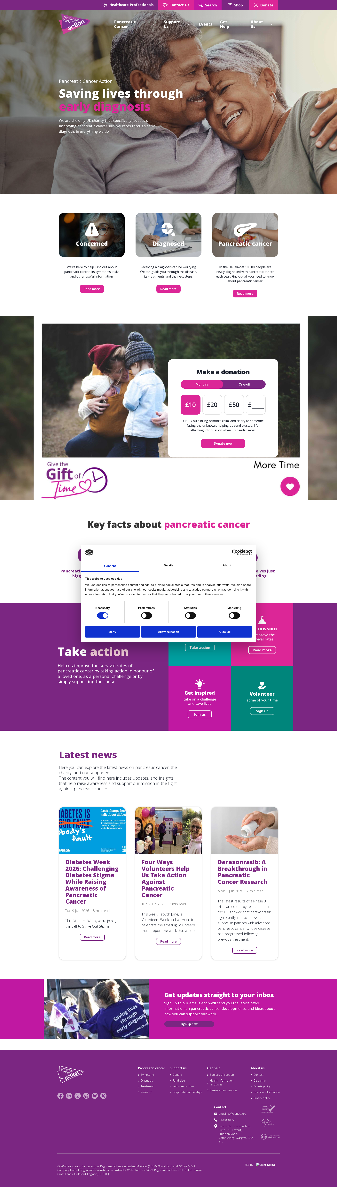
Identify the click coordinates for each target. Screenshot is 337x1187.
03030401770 (227, 1120)
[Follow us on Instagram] (77, 1096)
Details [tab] (168, 565)
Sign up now (189, 1024)
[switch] (142, 614)
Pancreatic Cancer (125, 24)
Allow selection (168, 631)
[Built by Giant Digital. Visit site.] (268, 1165)
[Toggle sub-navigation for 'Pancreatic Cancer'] (153, 24)
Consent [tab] (110, 566)
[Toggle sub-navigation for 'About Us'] (271, 24)
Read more (92, 289)
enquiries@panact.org (232, 1113)
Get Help (224, 24)
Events (205, 24)
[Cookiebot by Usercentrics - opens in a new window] (235, 552)
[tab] (202, 384)
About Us (257, 24)
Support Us (172, 24)
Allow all (225, 631)
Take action (199, 647)
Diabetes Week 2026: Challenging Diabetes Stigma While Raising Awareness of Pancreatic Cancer (92, 882)
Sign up (262, 711)
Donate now (223, 443)
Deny (112, 631)
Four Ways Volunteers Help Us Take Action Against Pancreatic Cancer (166, 878)
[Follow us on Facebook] (60, 1096)
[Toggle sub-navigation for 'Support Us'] (188, 24)
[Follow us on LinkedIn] (69, 1096)
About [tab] (227, 565)
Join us (200, 714)
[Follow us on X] (103, 1096)
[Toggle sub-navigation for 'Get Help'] (240, 24)
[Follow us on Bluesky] (95, 1096)
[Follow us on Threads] (86, 1096)
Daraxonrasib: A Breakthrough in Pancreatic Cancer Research (242, 872)
